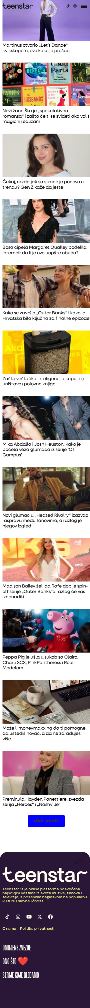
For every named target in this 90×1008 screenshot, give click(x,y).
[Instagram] (75, 5)
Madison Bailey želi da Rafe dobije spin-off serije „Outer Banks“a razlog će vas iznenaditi (45, 591)
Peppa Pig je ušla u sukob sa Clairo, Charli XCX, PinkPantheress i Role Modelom (40, 663)
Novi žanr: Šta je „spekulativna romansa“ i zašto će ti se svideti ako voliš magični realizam (46, 116)
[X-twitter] (39, 917)
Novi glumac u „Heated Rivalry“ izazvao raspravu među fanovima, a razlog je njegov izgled (45, 521)
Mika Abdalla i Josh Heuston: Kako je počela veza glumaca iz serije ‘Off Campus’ (41, 450)
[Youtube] (29, 917)
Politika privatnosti (37, 929)
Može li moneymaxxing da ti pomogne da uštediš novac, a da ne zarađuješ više (44, 734)
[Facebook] (50, 917)
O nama (9, 929)
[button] (46, 821)
